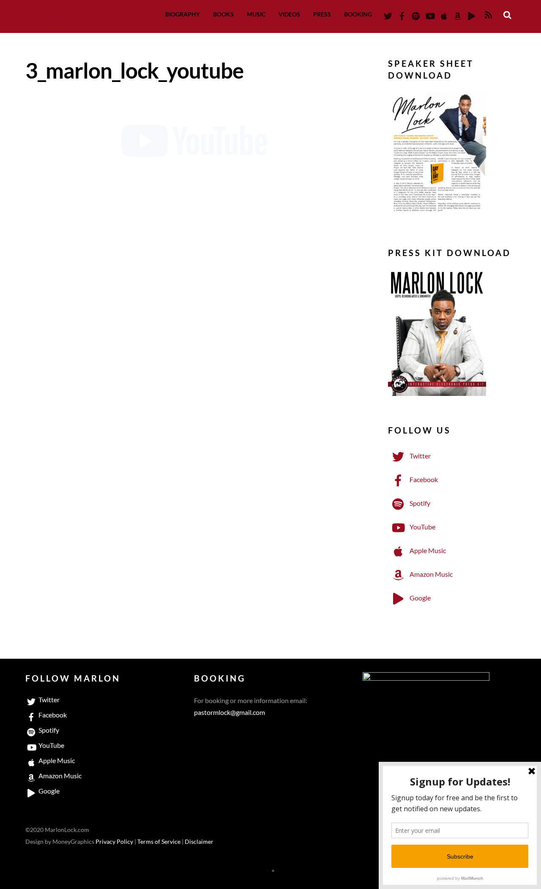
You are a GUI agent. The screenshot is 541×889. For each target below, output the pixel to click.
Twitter (419, 456)
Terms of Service (158, 841)
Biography (182, 14)
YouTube (421, 527)
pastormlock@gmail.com (229, 712)
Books (223, 14)
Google (419, 598)
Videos (289, 14)
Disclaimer (199, 841)
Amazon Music (430, 574)
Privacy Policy (114, 841)
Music (256, 14)
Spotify (419, 503)
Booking (358, 14)
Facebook (423, 479)
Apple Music (427, 550)
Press (322, 14)
